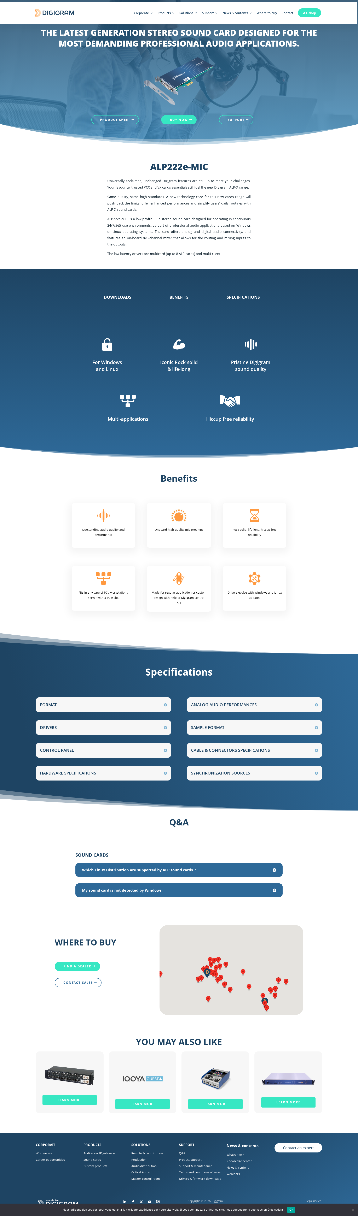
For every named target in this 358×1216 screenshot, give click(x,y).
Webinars (233, 1174)
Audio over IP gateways (99, 1153)
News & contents (235, 13)
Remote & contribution (147, 1153)
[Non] (353, 1210)
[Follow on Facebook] (133, 1201)
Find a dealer (77, 966)
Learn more (70, 1100)
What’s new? (235, 1155)
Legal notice (314, 1201)
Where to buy (267, 13)
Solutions (186, 13)
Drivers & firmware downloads (200, 1179)
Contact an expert (298, 1147)
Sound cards (92, 1160)
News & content (238, 1167)
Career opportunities (50, 1160)
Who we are (44, 1153)
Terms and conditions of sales (200, 1172)
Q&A (182, 1153)
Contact (287, 13)
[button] (217, 980)
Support (208, 13)
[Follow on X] (141, 1201)
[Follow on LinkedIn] (124, 1201)
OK (291, 1209)
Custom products (95, 1166)
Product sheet (115, 120)
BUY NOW (179, 120)
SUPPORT (236, 120)
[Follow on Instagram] (158, 1201)
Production (138, 1160)
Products (164, 13)
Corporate (141, 13)
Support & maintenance (195, 1166)
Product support (190, 1160)
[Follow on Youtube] (149, 1201)
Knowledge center (239, 1161)
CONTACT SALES (78, 982)
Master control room (145, 1179)
